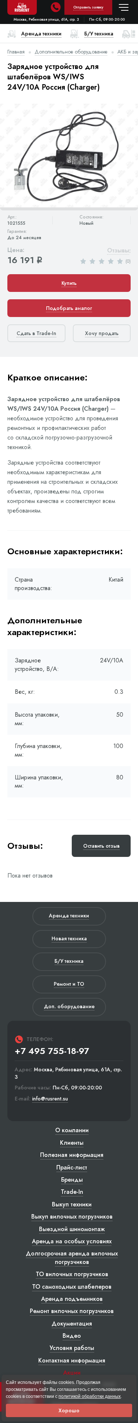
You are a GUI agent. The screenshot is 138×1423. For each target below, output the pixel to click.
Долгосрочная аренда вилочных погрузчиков (72, 1257)
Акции (72, 1372)
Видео (72, 1335)
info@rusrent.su (50, 1098)
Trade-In (72, 1192)
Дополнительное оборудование (71, 51)
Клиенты (72, 1142)
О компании (72, 1130)
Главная (16, 51)
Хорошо (69, 1410)
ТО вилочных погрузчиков (72, 1274)
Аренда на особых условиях (72, 1241)
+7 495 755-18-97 (52, 1051)
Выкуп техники (72, 1204)
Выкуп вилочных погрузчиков (72, 1216)
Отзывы (118, 251)
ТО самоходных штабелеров (72, 1286)
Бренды (72, 1179)
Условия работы (72, 1348)
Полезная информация (71, 1155)
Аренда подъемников (72, 1299)
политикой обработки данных (90, 1396)
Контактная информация (71, 1360)
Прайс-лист (71, 1167)
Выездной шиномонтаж (72, 1229)
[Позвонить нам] (55, 7)
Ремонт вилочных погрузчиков (72, 1311)
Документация (72, 1323)
